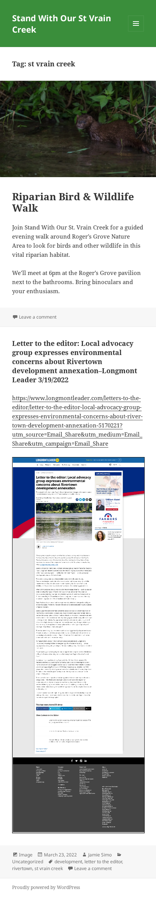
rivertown (22, 868)
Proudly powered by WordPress (46, 887)
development (68, 861)
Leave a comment (37, 317)
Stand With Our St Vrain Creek (61, 23)
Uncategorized (27, 861)
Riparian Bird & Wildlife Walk (73, 202)
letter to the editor (103, 861)
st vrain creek (48, 868)
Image (26, 854)
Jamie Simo (100, 854)
